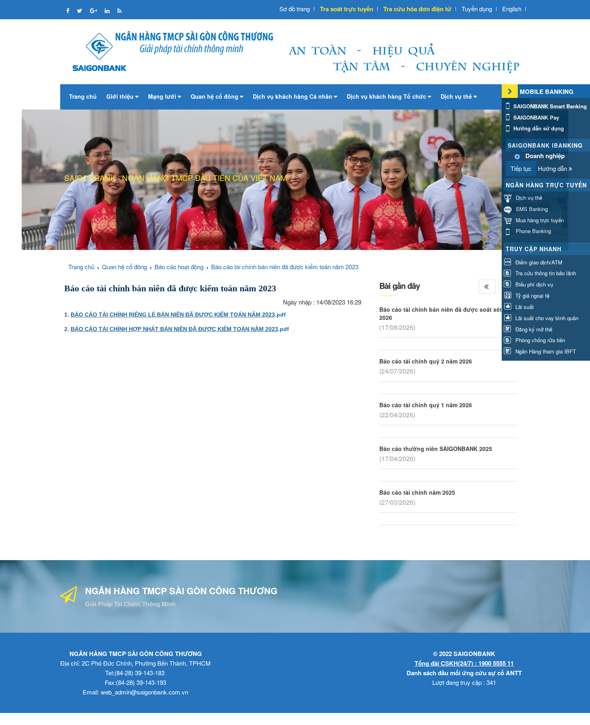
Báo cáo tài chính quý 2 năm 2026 (425, 361)
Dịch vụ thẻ (457, 96)
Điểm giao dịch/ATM (538, 262)
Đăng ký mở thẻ (533, 329)
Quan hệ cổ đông (215, 96)
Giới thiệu (120, 96)
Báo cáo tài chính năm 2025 (417, 492)
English (511, 8)
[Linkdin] (108, 10)
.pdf (280, 314)
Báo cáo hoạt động (179, 266)
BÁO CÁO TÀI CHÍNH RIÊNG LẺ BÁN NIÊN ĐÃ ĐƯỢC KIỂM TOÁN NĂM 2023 (173, 314)
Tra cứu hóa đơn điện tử (417, 8)
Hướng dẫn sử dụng (538, 128)
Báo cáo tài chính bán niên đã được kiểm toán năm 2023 (284, 266)
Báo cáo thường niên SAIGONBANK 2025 (435, 449)
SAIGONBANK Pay (535, 117)
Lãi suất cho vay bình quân (546, 318)
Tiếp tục (521, 168)
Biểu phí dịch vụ (533, 284)
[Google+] (94, 10)
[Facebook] (68, 10)
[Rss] (119, 10)
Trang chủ (83, 96)
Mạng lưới (163, 96)
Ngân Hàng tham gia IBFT (545, 351)
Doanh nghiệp (545, 156)
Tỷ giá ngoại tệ (531, 295)
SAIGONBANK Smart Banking (549, 106)
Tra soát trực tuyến (346, 8)
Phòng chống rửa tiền (539, 340)
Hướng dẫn (553, 168)
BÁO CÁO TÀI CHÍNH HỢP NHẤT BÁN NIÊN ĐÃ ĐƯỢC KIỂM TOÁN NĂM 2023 (174, 329)
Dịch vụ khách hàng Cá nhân (293, 96)
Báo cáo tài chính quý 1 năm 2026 (425, 405)
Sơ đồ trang (294, 8)
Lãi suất (524, 307)
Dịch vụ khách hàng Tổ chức (387, 96)
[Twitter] (80, 10)
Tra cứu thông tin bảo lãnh (545, 273)
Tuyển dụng (477, 8)
